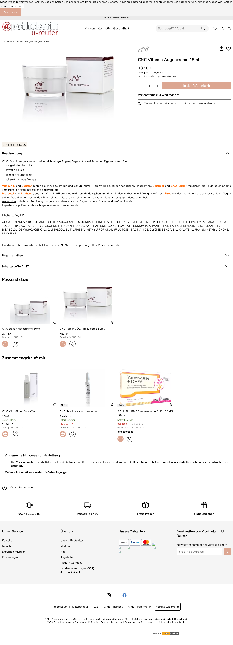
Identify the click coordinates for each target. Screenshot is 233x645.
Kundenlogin (10, 557)
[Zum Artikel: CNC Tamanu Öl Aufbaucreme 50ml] (88, 305)
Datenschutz (80, 607)
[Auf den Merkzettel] (228, 49)
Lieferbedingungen (14, 552)
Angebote (66, 557)
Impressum (60, 607)
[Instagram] (108, 595)
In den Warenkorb (196, 85)
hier (184, 622)
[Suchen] (204, 28)
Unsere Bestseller (71, 540)
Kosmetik (19, 41)
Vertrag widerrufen (168, 607)
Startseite (7, 41)
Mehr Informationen (22, 487)
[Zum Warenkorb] (229, 28)
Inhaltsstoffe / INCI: (16, 266)
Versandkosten (168, 76)
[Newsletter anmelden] (227, 551)
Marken (65, 546)
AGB (96, 607)
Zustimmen (10, 12)
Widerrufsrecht (113, 607)
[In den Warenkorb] (5, 344)
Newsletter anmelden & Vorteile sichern (202, 545)
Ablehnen (17, 6)
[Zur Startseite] (30, 28)
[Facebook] (124, 595)
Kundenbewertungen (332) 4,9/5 (77, 570)
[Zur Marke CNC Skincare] (144, 50)
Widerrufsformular (139, 607)
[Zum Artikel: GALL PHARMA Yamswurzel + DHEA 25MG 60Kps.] (145, 388)
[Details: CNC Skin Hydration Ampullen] (64, 405)
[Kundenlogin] (222, 28)
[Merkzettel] (215, 28)
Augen (29, 41)
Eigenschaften (12, 255)
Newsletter (9, 546)
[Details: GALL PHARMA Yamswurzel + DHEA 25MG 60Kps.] (122, 405)
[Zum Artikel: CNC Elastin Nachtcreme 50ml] (30, 305)
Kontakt (7, 540)
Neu (63, 552)
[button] (221, 49)
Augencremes (42, 41)
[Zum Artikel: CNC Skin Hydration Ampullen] (88, 388)
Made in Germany (71, 563)
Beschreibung (12, 153)
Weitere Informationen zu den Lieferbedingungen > (38, 472)
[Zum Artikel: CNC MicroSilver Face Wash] (30, 388)
